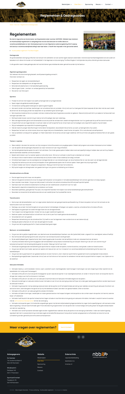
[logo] (21, 2)
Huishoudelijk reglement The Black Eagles (25, 51)
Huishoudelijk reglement (46, 390)
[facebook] (79, 337)
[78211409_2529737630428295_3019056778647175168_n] (99, 31)
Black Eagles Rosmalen (21, 390)
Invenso (65, 390)
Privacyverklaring (34, 390)
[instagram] (83, 337)
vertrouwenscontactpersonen (24, 301)
